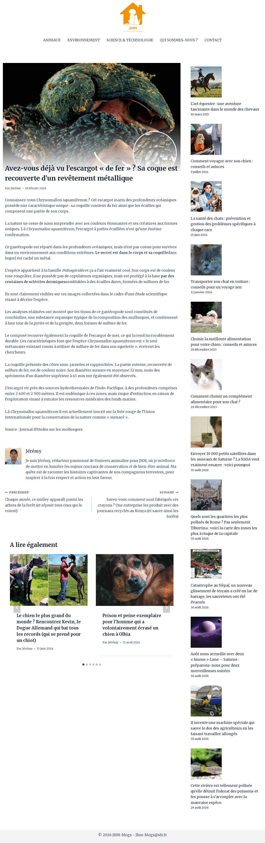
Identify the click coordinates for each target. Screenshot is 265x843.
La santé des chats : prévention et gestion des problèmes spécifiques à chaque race (223, 224)
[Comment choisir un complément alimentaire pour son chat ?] (225, 374)
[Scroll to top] (254, 836)
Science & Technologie (130, 40)
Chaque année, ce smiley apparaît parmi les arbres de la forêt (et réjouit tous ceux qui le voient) (44, 502)
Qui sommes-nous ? (179, 40)
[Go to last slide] (16, 607)
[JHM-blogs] (133, 17)
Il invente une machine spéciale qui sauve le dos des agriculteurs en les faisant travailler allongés (222, 728)
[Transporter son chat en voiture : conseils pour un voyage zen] (225, 259)
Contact (213, 40)
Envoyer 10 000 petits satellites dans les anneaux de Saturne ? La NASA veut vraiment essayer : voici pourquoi (225, 459)
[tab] (83, 664)
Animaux (52, 40)
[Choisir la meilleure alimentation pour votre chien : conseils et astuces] (225, 317)
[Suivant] (166, 607)
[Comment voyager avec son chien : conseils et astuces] (225, 139)
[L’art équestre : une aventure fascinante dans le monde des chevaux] (225, 82)
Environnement (83, 40)
